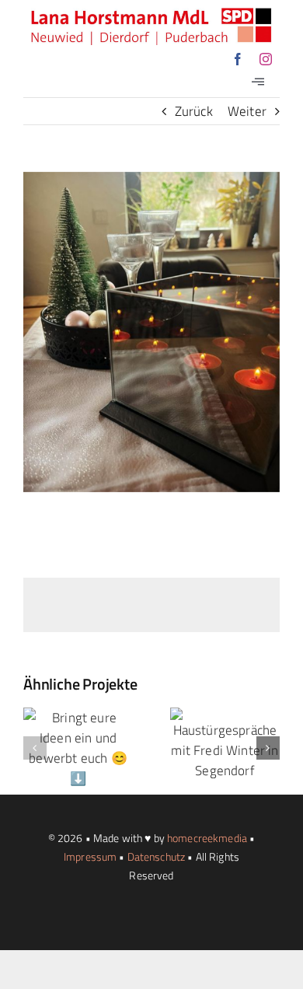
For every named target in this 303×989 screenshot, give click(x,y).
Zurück (194, 111)
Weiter (247, 111)
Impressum (90, 856)
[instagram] (265, 59)
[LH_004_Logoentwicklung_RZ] (151, 14)
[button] (35, 748)
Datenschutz (156, 856)
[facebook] (238, 59)
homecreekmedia (207, 838)
